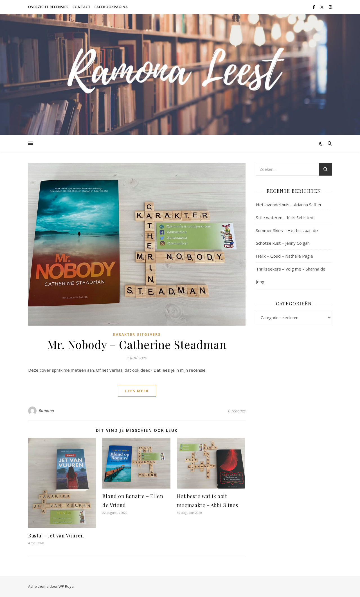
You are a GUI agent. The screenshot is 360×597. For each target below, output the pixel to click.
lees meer (137, 390)
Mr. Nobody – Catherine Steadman (137, 344)
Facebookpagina (111, 6)
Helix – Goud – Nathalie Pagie (284, 256)
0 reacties (237, 411)
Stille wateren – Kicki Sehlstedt (285, 217)
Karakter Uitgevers (137, 334)
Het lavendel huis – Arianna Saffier (289, 204)
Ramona (46, 410)
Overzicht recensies (48, 6)
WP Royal (66, 586)
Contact (82, 6)
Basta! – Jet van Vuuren (56, 535)
